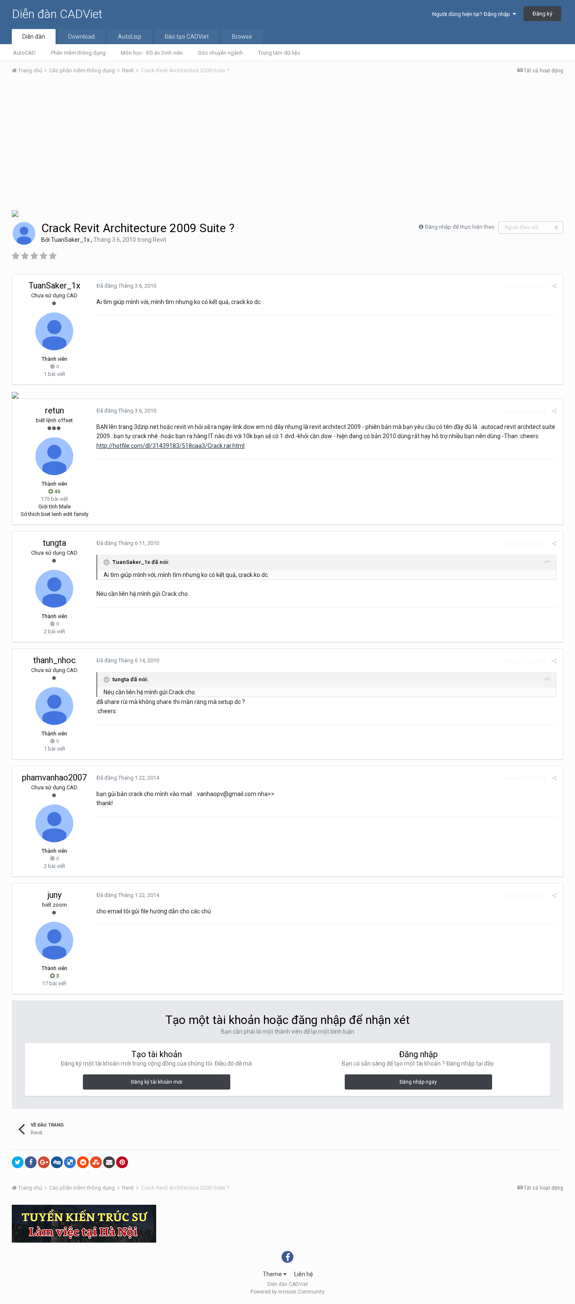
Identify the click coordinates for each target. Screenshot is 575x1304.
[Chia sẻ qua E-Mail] (109, 1162)
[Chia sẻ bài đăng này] (554, 286)
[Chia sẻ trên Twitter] (18, 1162)
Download (81, 36)
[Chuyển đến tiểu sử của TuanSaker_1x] (24, 233)
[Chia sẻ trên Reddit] (83, 1162)
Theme (273, 1274)
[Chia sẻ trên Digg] (57, 1162)
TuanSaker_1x (70, 239)
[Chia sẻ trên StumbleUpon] (96, 1162)
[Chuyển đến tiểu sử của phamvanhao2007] (54, 823)
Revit (159, 239)
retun (54, 410)
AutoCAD (24, 53)
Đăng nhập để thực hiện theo (460, 227)
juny (54, 895)
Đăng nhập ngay (418, 1082)
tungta (54, 543)
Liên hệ (303, 1274)
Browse (242, 36)
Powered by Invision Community (287, 1292)
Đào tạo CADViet (187, 36)
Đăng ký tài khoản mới (156, 1082)
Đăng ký (542, 14)
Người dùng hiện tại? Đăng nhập (472, 14)
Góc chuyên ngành (220, 53)
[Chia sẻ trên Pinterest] (122, 1162)
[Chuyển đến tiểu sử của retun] (54, 456)
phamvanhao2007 (54, 777)
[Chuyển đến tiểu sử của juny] (54, 941)
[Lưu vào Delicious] (70, 1162)
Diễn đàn (33, 36)
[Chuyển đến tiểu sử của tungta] (54, 589)
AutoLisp (129, 36)
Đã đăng (126, 286)
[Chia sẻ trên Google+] (44, 1162)
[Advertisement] (287, 144)
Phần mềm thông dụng (78, 53)
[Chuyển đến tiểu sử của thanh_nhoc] (54, 706)
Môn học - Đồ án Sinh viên (152, 53)
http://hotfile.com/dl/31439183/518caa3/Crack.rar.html (170, 445)
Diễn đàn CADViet (57, 14)
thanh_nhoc (54, 660)
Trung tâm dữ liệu (279, 53)
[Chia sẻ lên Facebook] (31, 1162)
